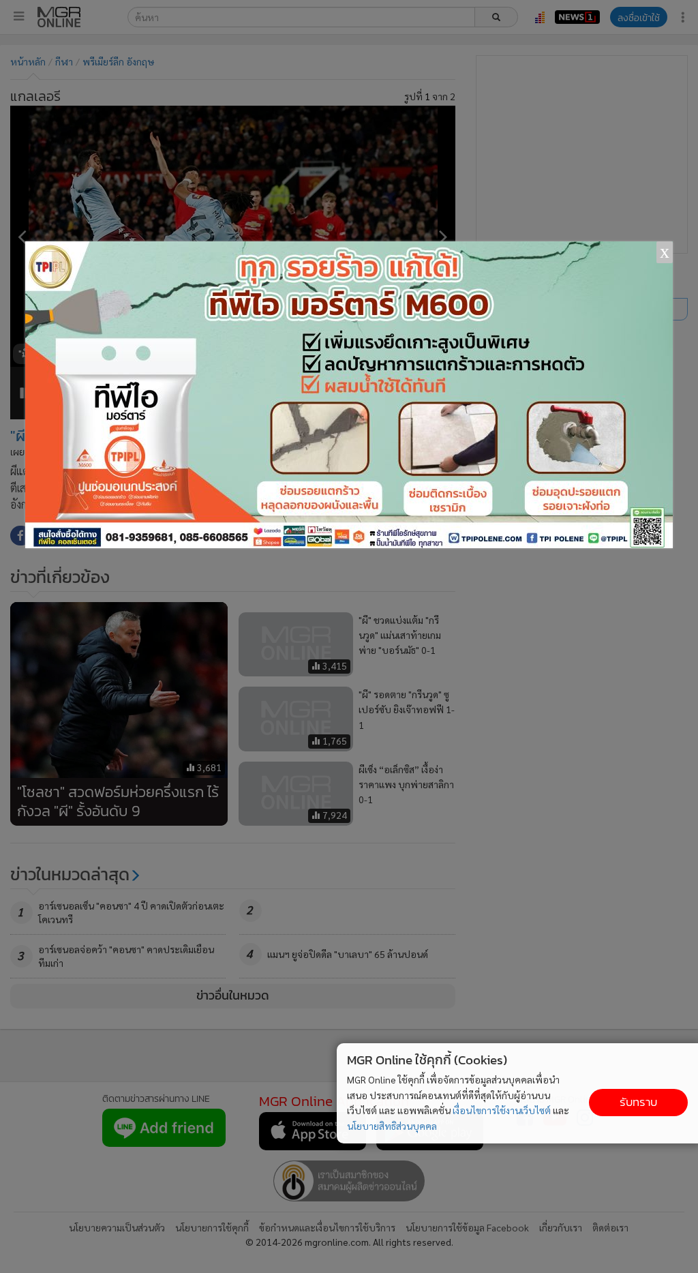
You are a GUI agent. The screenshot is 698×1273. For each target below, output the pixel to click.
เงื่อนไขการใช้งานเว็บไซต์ (502, 1110)
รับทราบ (638, 1102)
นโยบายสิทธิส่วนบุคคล (392, 1126)
